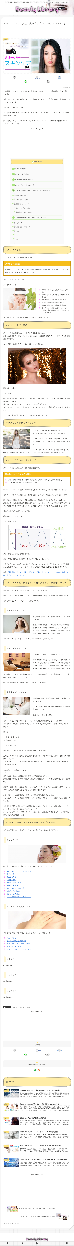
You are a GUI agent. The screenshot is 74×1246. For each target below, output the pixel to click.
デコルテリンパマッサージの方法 (19, 944)
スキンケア (8, 1007)
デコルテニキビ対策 (14, 946)
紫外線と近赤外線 (13, 894)
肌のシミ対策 (11, 877)
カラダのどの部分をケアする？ (24, 179)
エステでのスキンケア (21, 200)
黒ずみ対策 (11, 874)
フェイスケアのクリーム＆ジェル (19, 897)
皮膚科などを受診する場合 (24, 212)
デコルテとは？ (12, 938)
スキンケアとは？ (20, 168)
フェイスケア (18, 223)
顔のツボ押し (11, 880)
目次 (35, 162)
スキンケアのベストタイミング (24, 185)
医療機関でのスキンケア (21, 204)
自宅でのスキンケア (20, 195)
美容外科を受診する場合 (23, 208)
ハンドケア (17, 235)
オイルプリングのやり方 (15, 888)
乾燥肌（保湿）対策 (14, 883)
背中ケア (16, 231)
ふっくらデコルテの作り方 (16, 941)
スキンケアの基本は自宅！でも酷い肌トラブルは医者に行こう (34, 190)
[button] (48, 81)
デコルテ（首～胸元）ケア (22, 227)
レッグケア (17, 239)
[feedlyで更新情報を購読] (35, 1070)
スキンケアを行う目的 (22, 174)
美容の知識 (27, 1007)
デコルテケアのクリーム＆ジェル (19, 949)
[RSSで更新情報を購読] (38, 1070)
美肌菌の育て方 (12, 885)
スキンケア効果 (18, 1007)
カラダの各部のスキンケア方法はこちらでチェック (30, 217)
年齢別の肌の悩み (13, 891)
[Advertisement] (37, 32)
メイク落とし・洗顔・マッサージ (19, 871)
